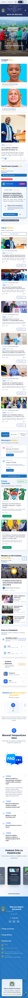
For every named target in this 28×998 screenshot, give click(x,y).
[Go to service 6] (15, 893)
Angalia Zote (21, 481)
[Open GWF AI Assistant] (24, 994)
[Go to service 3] (11, 893)
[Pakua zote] (21, 647)
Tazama (11, 455)
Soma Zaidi (6, 158)
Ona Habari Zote (14, 233)
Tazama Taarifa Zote (9, 175)
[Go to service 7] (17, 893)
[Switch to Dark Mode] (15, 2)
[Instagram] (14, 921)
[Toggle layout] (21, 980)
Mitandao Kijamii (12, 2)
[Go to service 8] (19, 893)
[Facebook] (10, 921)
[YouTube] (18, 921)
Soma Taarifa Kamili (9, 214)
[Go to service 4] (12, 893)
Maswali (4, 2)
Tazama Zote (22, 639)
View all (24, 558)
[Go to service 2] (9, 893)
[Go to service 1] (8, 893)
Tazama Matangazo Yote (14, 476)
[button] (14, 786)
